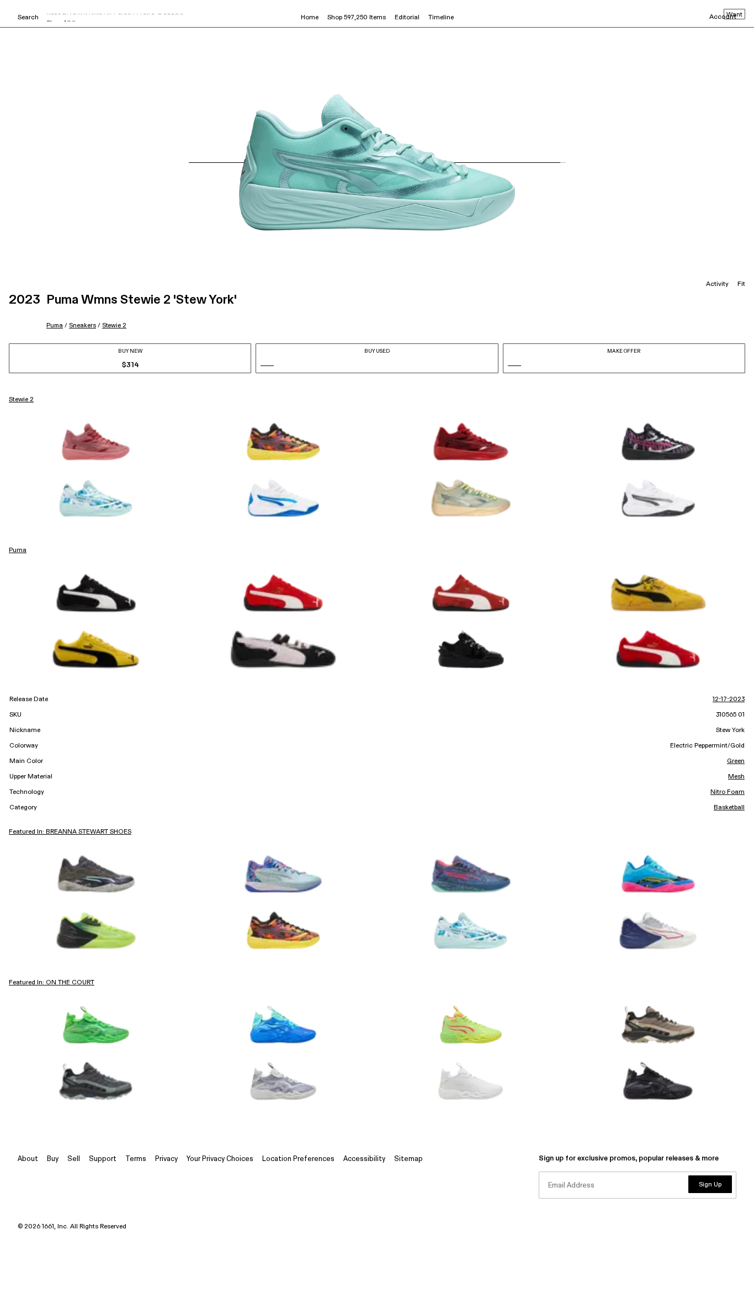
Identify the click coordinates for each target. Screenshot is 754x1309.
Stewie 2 (114, 325)
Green (736, 761)
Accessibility (364, 1159)
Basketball (729, 807)
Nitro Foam (727, 792)
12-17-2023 (729, 699)
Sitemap (408, 1159)
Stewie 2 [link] (21, 399)
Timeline (441, 17)
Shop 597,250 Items (356, 17)
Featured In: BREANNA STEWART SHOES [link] (70, 832)
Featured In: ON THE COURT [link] (51, 982)
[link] (96, 441)
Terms (135, 1159)
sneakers (82, 325)
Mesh (736, 776)
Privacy (166, 1159)
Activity (717, 284)
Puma (54, 325)
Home (309, 17)
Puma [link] (17, 550)
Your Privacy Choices (220, 1159)
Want (734, 15)
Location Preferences (298, 1159)
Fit (741, 284)
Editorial (407, 17)
